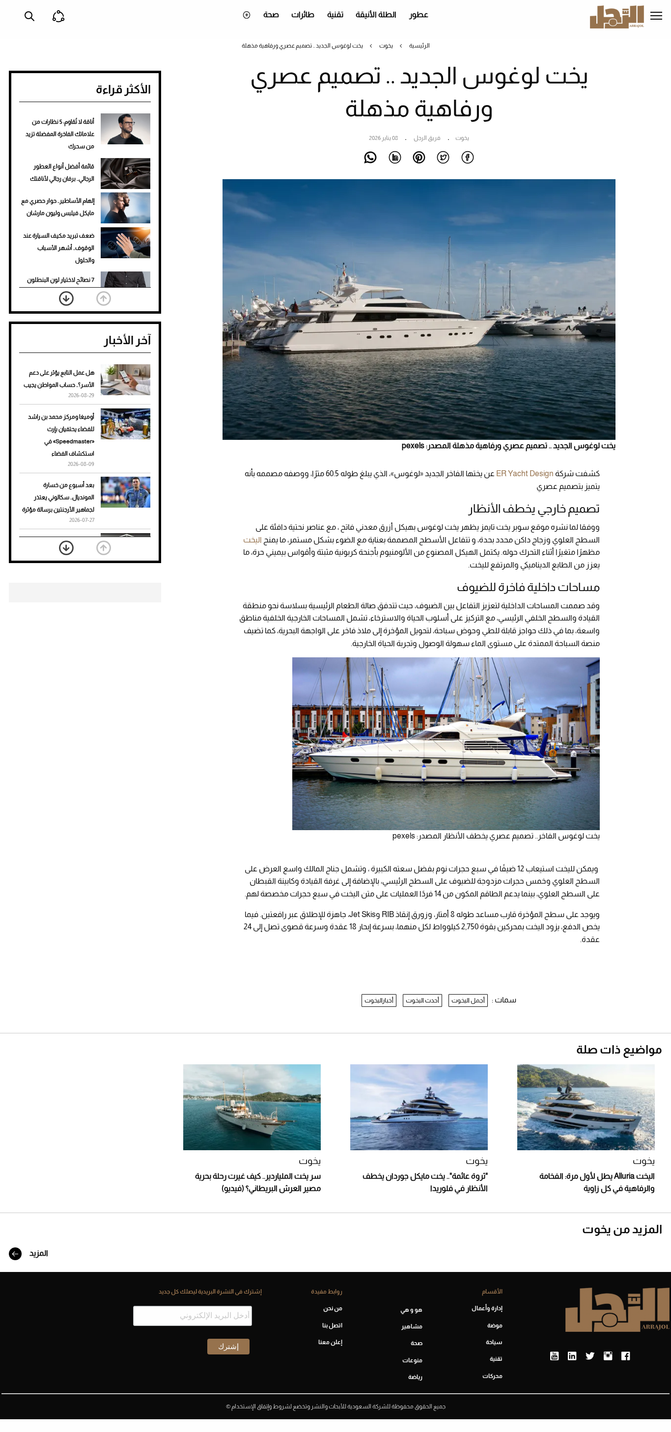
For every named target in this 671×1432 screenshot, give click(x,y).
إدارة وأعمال (487, 1308)
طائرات (302, 14)
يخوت (386, 45)
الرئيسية (419, 45)
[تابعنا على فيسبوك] (625, 1356)
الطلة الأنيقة (376, 14)
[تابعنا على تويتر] (590, 1356)
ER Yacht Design (525, 473)
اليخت (252, 540)
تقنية (335, 14)
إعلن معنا (330, 1342)
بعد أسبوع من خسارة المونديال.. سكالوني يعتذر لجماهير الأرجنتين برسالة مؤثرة (58, 497)
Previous (104, 298)
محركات (492, 1376)
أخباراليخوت (378, 1000)
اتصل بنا (332, 1325)
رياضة (415, 1377)
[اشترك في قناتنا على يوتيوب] (554, 1356)
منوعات (412, 1360)
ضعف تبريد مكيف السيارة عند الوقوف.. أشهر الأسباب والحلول (58, 248)
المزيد (38, 1253)
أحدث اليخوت (422, 1000)
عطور (418, 14)
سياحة (494, 1342)
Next (66, 298)
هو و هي (411, 1309)
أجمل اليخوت (468, 1000)
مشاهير (411, 1326)
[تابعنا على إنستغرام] (608, 1356)
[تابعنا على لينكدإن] (572, 1356)
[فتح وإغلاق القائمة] (656, 17)
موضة (495, 1325)
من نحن (332, 1308)
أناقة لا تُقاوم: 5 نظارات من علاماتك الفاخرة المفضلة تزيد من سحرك (60, 134)
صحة (271, 14)
